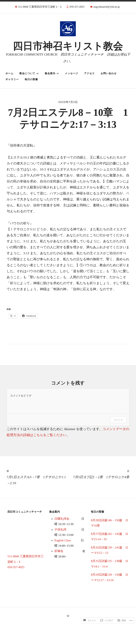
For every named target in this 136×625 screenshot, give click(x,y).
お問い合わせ (109, 73)
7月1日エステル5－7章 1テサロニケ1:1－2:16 (36, 477)
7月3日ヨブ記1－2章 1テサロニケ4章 (101, 474)
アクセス (89, 73)
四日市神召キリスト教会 (68, 46)
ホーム (9, 73)
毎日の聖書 (31, 79)
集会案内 (50, 73)
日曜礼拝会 (61, 518)
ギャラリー (12, 79)
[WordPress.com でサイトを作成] (68, 616)
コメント (118, 419)
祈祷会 (58, 551)
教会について (27, 73)
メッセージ (71, 73)
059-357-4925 (15, 567)
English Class (62, 540)
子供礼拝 (60, 529)
